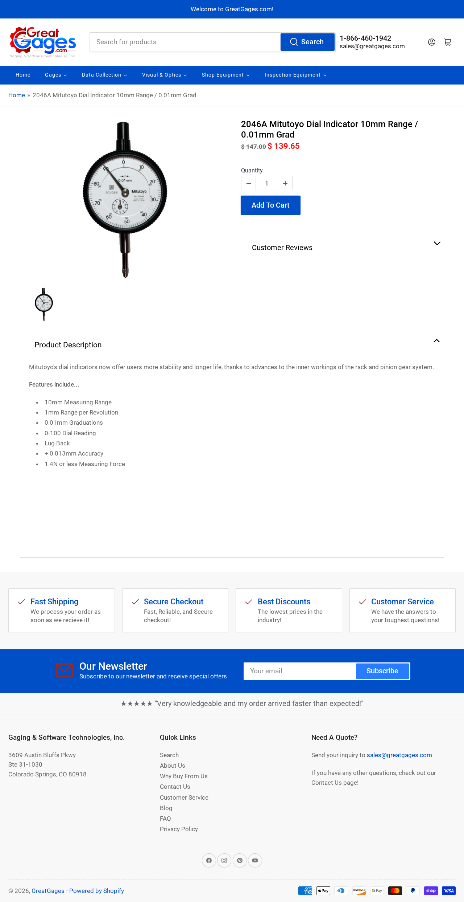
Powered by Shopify (96, 890)
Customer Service (184, 797)
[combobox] (212, 42)
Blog (166, 808)
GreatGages (48, 890)
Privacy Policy (179, 829)
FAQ (165, 818)
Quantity (252, 170)
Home (16, 95)
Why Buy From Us (184, 776)
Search (312, 42)
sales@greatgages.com (372, 46)
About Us (172, 765)
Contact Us (175, 786)
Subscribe (382, 671)
